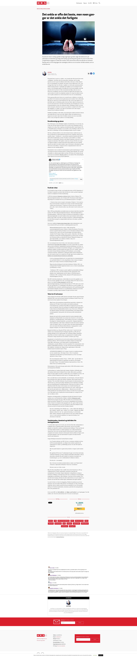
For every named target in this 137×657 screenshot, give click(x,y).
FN (55, 520)
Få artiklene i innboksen (82, 636)
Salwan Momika (85, 523)
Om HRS (90, 3)
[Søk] (99, 3)
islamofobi (51, 523)
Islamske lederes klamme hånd (63, 223)
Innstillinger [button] (95, 655)
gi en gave (82, 492)
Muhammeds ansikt (76, 398)
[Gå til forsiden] (42, 635)
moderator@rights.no (60, 537)
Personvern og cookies (41, 640)
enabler (50, 520)
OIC (64, 523)
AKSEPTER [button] (100, 655)
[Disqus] (68, 552)
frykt (72, 520)
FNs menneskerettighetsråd (64, 520)
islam (87, 520)
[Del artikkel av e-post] (89, 73)
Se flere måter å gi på (79, 513)
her (69, 493)
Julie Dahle (50, 72)
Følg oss (85, 3)
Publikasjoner (79, 3)
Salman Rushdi (76, 523)
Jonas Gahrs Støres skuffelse (60, 244)
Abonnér (80, 622)
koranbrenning (58, 523)
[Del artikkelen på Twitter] (94, 73)
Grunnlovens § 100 (79, 520)
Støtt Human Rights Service (42, 638)
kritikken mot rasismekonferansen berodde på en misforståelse (60, 255)
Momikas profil (63, 154)
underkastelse (64, 526)
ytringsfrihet (72, 526)
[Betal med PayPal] (79, 509)
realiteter (69, 523)
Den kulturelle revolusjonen (43, 8)
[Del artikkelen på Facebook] (91, 73)
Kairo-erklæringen (62, 282)
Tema (96, 3)
